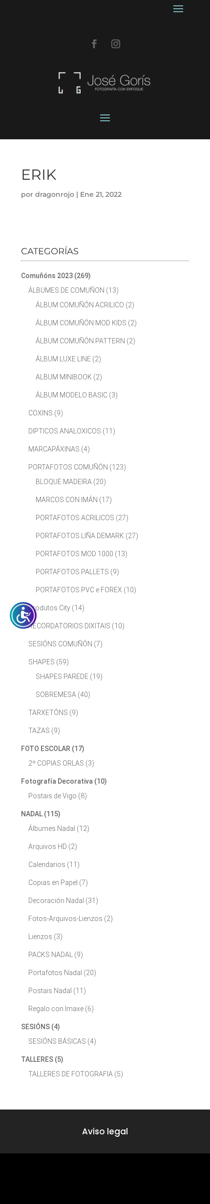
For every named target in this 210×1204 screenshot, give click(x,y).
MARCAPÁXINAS (54, 449)
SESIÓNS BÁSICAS (57, 1041)
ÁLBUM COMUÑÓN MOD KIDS (81, 323)
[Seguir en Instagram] (116, 44)
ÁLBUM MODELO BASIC (71, 395)
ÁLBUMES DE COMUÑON (66, 290)
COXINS (40, 413)
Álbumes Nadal (51, 828)
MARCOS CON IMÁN (67, 500)
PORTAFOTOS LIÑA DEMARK (80, 536)
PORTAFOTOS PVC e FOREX (79, 590)
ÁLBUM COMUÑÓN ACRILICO (80, 305)
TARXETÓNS (48, 712)
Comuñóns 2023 (47, 276)
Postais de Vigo (52, 796)
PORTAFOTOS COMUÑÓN (68, 467)
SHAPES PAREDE (62, 676)
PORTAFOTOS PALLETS (72, 572)
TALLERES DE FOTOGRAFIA (70, 1074)
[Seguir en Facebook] (94, 44)
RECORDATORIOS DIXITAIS (69, 626)
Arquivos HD (47, 846)
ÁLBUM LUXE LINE (63, 359)
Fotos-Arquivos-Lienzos (65, 918)
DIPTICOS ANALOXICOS (64, 431)
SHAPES (41, 662)
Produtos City (49, 608)
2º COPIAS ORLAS (56, 763)
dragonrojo (54, 194)
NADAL (31, 814)
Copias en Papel (53, 882)
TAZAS (39, 730)
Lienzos (40, 937)
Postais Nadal (50, 991)
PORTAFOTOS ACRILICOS (75, 518)
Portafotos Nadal (55, 973)
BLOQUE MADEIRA (64, 482)
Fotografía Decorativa (57, 781)
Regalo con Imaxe (56, 1009)
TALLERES (37, 1059)
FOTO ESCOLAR (45, 748)
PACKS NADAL (50, 955)
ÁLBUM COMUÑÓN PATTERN (80, 341)
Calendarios (46, 864)
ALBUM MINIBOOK (64, 377)
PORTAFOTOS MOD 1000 (74, 554)
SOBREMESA (56, 694)
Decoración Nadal (56, 900)
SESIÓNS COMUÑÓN (60, 644)
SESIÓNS (35, 1027)
